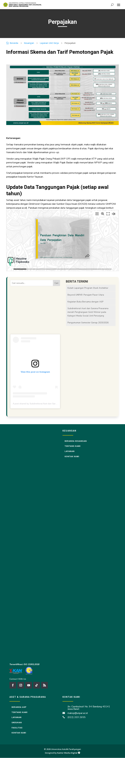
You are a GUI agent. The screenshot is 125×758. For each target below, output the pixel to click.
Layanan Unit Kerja (49, 43)
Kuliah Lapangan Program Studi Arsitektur (88, 288)
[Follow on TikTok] (36, 685)
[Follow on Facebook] (12, 685)
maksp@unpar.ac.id (78, 713)
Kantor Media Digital (68, 752)
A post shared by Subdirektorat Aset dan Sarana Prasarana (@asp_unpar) (48, 403)
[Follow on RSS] (44, 685)
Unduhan (17, 723)
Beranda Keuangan (76, 441)
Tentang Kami (73, 446)
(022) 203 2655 (77, 717)
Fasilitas (17, 728)
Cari (56, 283)
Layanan (70, 451)
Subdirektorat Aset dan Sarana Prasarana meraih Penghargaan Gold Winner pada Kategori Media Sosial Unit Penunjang (88, 312)
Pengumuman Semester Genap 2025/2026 (88, 322)
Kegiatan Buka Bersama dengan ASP (85, 301)
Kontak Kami (72, 456)
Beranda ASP (19, 707)
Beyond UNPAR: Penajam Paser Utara (86, 294)
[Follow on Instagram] (20, 685)
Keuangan (29, 43)
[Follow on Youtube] (28, 685)
